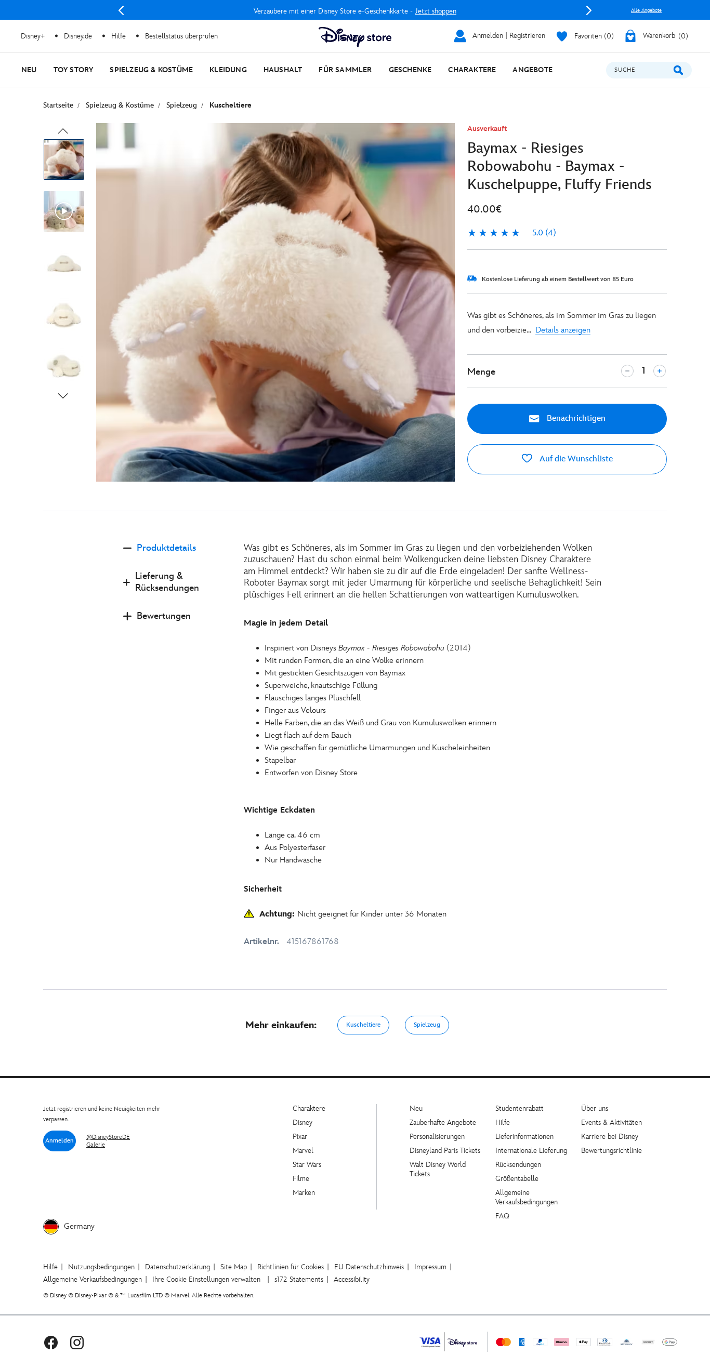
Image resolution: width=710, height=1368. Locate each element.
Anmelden (59, 1141)
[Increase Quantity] (659, 371)
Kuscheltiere (363, 1025)
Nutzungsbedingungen (101, 1267)
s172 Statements (298, 1279)
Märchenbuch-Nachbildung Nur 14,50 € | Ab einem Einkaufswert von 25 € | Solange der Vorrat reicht (355, 11)
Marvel (303, 1150)
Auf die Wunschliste (575, 459)
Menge (481, 371)
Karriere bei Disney (609, 1136)
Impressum (430, 1267)
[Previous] (121, 10)
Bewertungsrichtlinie (611, 1150)
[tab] (175, 556)
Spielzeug (427, 1025)
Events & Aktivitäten (611, 1122)
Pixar (300, 1136)
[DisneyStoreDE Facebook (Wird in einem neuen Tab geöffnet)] (51, 1342)
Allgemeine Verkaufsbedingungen (526, 1197)
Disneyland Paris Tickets (445, 1150)
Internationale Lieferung (531, 1150)
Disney (302, 1122)
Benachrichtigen (575, 418)
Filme (301, 1178)
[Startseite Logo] (355, 37)
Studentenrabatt (519, 1108)
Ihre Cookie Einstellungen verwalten (206, 1279)
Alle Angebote (646, 10)
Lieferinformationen (524, 1136)
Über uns (594, 1108)
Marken (304, 1192)
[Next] (589, 10)
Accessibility (352, 1279)
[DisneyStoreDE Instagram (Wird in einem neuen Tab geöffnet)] (77, 1342)
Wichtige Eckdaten (279, 810)
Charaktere (309, 1108)
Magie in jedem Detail (286, 623)
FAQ (502, 1216)
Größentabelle (516, 1178)
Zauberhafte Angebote (443, 1122)
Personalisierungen (437, 1136)
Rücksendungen (518, 1164)
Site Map (233, 1267)
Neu (416, 1108)
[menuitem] (29, 70)
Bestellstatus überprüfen (181, 36)
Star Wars (307, 1164)
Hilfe (502, 1122)
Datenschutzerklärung (177, 1267)
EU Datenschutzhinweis (369, 1267)
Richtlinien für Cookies (290, 1267)
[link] (511, 233)
